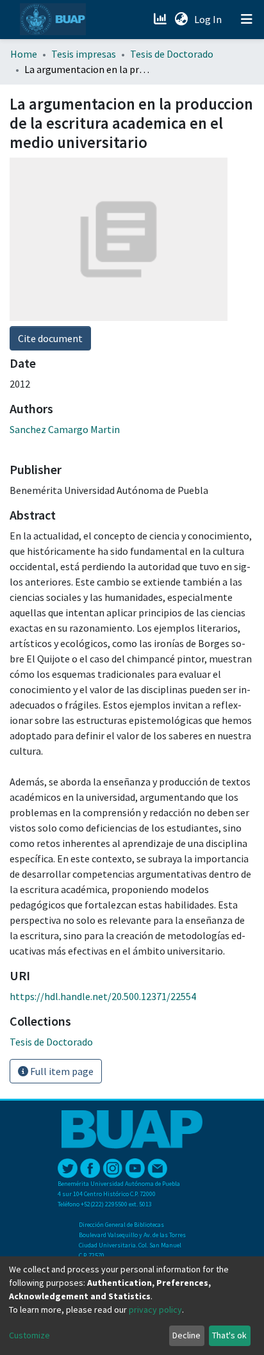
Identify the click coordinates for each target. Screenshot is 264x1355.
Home (23, 53)
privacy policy (155, 1309)
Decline (186, 1335)
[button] (181, 19)
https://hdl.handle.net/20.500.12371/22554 (103, 996)
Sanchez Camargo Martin (65, 429)
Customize (29, 1335)
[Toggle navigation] (246, 19)
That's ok (229, 1335)
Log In (209, 19)
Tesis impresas (83, 53)
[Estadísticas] (161, 19)
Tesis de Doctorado (171, 53)
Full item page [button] (61, 1071)
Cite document (50, 338)
